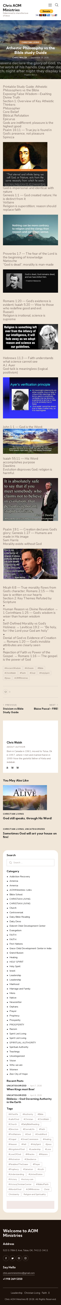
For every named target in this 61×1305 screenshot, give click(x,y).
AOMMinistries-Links (20, 890)
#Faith (23, 673)
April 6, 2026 (36, 1095)
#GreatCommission (29, 1139)
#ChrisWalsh (10, 673)
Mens (12, 993)
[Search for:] (30, 862)
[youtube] (7, 767)
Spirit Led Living (17, 1033)
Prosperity (14, 1020)
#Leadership (35, 1149)
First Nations (16, 943)
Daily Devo (15, 921)
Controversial (16, 912)
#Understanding (16, 1174)
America (13, 881)
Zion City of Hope (18, 1074)
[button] (50, 5)
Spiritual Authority (18, 1047)
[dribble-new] (19, 1258)
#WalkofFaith (42, 1184)
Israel (12, 970)
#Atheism (29, 668)
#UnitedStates (35, 1174)
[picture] (12, 767)
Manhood (14, 984)
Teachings (14, 1051)
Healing (13, 957)
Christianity (14, 1194)
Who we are (16, 1065)
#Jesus (7, 678)
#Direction (13, 1129)
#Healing (47, 1139)
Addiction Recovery (19, 876)
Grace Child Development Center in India (30, 948)
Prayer (12, 1011)
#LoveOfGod (15, 1154)
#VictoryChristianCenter (20, 1184)
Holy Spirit (14, 966)
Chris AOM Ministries (15, 1299)
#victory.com (27, 1179)
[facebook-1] (6, 1258)
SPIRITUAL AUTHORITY (22, 1042)
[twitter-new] (12, 1258)
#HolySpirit (44, 673)
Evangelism (15, 930)
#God (32, 673)
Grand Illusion (16, 952)
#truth (41, 1169)
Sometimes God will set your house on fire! (30, 835)
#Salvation (28, 1169)
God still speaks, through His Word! (27, 818)
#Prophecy (14, 1169)
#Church (13, 1124)
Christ (46, 1189)
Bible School (16, 894)
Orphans (13, 1006)
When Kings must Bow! (20, 1089)
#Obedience (30, 1159)
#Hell (23, 1144)
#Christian (28, 1119)
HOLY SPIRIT (16, 961)
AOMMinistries (21, 678)
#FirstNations (15, 1134)
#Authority (28, 1114)
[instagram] (25, 1258)
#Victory (13, 1179)
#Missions (43, 1154)
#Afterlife (13, 1114)
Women (13, 1069)
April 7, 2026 (36, 1085)
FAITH (12, 934)
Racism (13, 1029)
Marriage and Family (19, 988)
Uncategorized (35, 829)
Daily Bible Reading (19, 917)
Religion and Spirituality (35, 1194)
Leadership (15, 975)
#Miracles (30, 1154)
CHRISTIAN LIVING (30, 42)
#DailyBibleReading (30, 1124)
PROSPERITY (16, 1024)
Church (12, 908)
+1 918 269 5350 (12, 1279)
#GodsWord (41, 1134)
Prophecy (14, 1015)
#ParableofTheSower (18, 1164)
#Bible (40, 668)
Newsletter (15, 1002)
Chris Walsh (14, 742)
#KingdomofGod (17, 1149)
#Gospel (12, 1139)
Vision (12, 1060)
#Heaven (13, 1144)
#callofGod (14, 1119)
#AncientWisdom (13, 668)
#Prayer (36, 1164)
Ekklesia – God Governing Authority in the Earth (29, 1100)
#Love (48, 1149)
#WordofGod (15, 1189)
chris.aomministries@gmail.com (19, 1273)
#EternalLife (28, 1129)
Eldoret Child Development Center (27, 926)
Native (12, 997)
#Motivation (14, 1159)
